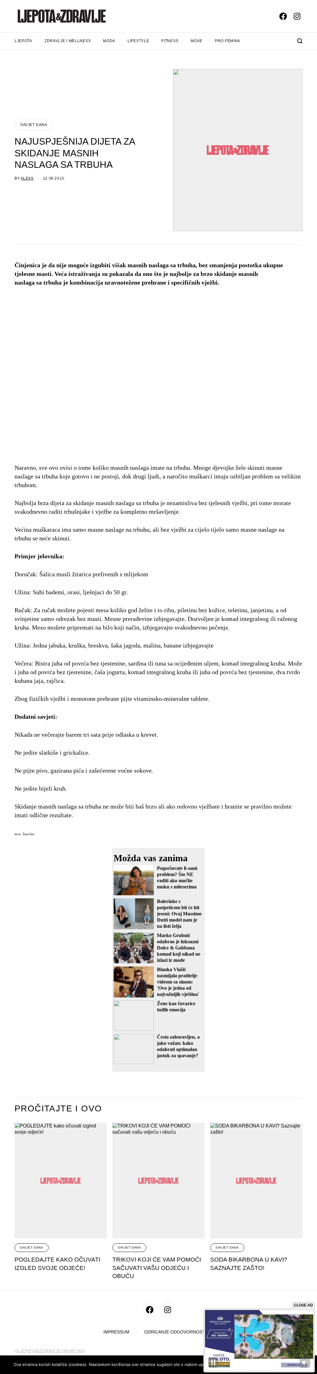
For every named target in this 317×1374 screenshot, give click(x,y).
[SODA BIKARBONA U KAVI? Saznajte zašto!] (256, 1180)
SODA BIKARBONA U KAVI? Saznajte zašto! (248, 1263)
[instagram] (297, 16)
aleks (27, 178)
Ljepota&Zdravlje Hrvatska (51, 1350)
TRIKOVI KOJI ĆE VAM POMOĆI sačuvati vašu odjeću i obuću (156, 1267)
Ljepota (23, 41)
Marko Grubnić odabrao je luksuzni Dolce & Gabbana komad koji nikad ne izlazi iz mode (178, 948)
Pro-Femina (227, 41)
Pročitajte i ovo (58, 1108)
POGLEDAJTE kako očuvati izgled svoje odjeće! (57, 1263)
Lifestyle (138, 41)
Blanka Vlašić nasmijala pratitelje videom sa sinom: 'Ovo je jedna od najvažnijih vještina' (178, 982)
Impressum (116, 1332)
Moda (109, 41)
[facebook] (283, 16)
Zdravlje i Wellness (68, 41)
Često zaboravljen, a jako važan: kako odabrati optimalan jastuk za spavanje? (178, 1046)
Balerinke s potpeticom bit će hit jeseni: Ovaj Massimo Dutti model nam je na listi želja (179, 914)
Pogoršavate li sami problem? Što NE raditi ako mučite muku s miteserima (177, 877)
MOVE (196, 41)
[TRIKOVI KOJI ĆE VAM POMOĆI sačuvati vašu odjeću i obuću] (158, 1180)
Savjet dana (33, 125)
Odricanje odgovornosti (175, 1332)
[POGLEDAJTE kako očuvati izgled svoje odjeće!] (61, 1180)
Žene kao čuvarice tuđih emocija (176, 1006)
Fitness (169, 41)
